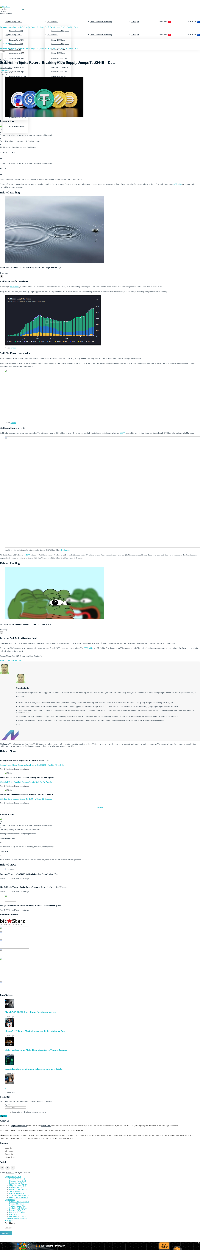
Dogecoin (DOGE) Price (18, 1210)
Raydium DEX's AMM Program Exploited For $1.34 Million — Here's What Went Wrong (39, 27)
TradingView (66, 550)
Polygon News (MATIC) (17, 126)
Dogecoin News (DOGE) (18, 1189)
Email (7, 1105)
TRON (28, 555)
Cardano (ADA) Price (17, 1206)
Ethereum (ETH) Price (17, 1212)
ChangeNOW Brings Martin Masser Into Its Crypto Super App (35, 1031)
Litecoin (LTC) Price (17, 1214)
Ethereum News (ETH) (17, 1181)
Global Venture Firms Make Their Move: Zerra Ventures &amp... (36, 1050)
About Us (8, 1148)
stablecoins (177, 184)
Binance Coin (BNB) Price (60, 31)
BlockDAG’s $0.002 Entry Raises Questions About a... (30, 1012)
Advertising (9, 1151)
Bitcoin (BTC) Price (58, 53)
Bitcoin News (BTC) (16, 31)
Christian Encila (5, 70)
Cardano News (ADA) (17, 1187)
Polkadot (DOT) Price (17, 1216)
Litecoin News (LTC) (17, 1193)
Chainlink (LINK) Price (59, 71)
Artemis (13, 348)
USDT (122, 433)
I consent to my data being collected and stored (29, 1112)
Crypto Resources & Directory (101, 22)
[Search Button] (23, 9)
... (5, 1088)
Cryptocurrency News (13, 22)
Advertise (6, 1233)
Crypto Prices (52, 22)
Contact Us (9, 1154)
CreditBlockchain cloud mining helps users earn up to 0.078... (34, 1069)
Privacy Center (10, 1157)
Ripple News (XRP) (16, 1183)
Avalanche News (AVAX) (18, 1195)
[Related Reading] (1, 276)
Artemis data (14, 287)
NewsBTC (10, 1173)
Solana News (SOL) (16, 1191)
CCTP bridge (88, 648)
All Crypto (135, 22)
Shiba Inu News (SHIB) (17, 71)
